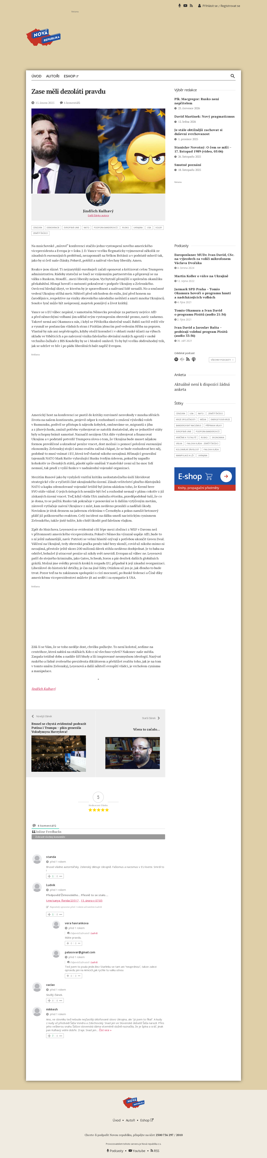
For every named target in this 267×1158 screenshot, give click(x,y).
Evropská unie (71, 227)
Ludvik (94, 933)
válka (179, 443)
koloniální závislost (187, 449)
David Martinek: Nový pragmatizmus (204, 116)
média (203, 419)
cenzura (37, 227)
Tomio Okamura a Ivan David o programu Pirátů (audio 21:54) (200, 312)
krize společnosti (185, 419)
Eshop (70, 76)
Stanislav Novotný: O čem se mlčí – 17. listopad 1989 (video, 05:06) (202, 149)
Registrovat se (230, 6)
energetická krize (220, 419)
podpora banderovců (106, 227)
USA (149, 227)
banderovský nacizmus (188, 425)
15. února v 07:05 (91, 900)
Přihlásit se (210, 6)
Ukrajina (138, 227)
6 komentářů (72, 103)
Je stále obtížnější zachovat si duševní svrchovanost (198, 132)
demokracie (53, 227)
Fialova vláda (211, 449)
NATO (86, 227)
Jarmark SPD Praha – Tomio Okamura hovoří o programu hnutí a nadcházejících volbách (202, 293)
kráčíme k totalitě (186, 437)
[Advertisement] (156, 38)
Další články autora (98, 215)
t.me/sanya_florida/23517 (62, 900)
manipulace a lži (185, 455)
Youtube (138, 1151)
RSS (156, 1151)
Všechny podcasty (222, 359)
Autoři (52, 76)
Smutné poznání (187, 164)
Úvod (36, 76)
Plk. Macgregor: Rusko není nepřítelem (196, 101)
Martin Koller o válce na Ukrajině (201, 276)
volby (158, 227)
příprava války (214, 425)
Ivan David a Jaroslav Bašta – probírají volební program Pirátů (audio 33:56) (200, 331)
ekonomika (218, 437)
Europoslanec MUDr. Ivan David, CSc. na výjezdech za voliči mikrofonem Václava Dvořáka (204, 258)
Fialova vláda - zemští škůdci (202, 443)
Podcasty (116, 1151)
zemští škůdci (40, 233)
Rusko (125, 227)
